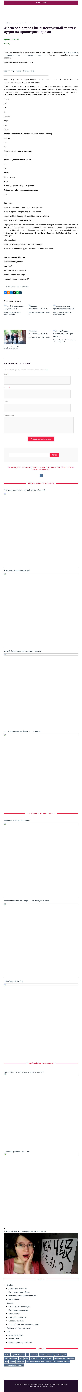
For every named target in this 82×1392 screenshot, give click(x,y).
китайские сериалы (63, 1362)
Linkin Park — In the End (13, 981)
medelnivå (34, 1358)
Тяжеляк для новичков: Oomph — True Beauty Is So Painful (27, 900)
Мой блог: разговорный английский (22, 1295)
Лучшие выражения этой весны (17, 1151)
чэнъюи (20, 1365)
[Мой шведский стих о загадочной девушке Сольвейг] (41, 529)
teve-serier (70, 1358)
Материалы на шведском (19, 23)
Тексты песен (13, 1299)
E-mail (7, 388)
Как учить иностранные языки (18, 1328)
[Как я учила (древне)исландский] (41, 610)
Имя (6, 374)
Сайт (6, 401)
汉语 (8, 1331)
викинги (12, 1362)
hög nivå (63, 1355)
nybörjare (19, 286)
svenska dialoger (59, 1358)
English (10, 1285)
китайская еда (50, 1362)
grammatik (34, 1355)
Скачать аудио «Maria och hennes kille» (19, 71)
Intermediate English (11, 1358)
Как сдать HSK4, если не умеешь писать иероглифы (25, 1231)
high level (56, 1355)
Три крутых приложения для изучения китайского (23, 1072)
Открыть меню (41, 3)
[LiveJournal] (20, 292)
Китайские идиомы (15, 1335)
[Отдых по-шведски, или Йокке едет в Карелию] (41, 771)
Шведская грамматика (17, 1317)
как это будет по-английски (35, 1362)
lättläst (12, 286)
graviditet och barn (45, 1355)
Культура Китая (14, 1338)
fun (28, 1355)
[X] (14, 292)
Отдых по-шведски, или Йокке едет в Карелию (22, 731)
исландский (20, 1362)
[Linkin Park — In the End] (41, 1020)
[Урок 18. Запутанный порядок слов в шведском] (41, 690)
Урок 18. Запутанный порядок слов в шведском (23, 651)
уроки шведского (10, 1365)
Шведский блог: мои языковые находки (23, 1324)
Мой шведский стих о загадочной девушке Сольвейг (24, 490)
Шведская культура (16, 1321)
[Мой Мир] (11, 292)
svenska (26, 286)
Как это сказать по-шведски (19, 1306)
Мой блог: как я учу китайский (20, 1342)
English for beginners (18, 1355)
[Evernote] (17, 292)
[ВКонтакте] (5, 292)
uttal (6, 1362)
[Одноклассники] (8, 292)
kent (21, 1358)
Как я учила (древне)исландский (17, 570)
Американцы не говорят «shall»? (17, 820)
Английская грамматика (17, 1288)
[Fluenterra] (41, 8)
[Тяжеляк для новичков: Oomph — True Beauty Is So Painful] (41, 940)
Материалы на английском (19, 1292)
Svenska (8, 23)
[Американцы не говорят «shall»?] (41, 859)
